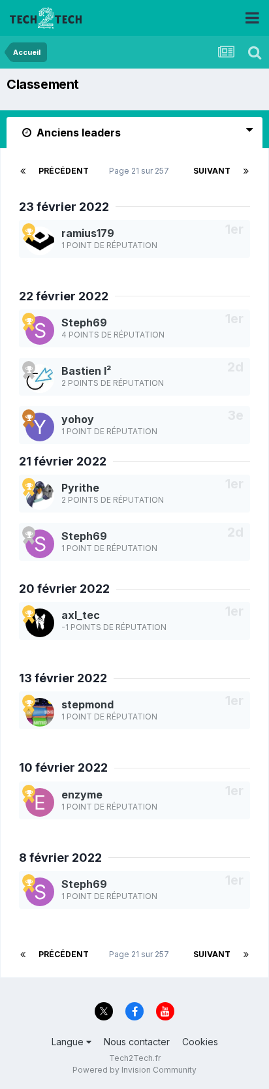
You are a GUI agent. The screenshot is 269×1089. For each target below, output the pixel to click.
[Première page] (23, 171)
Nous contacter (137, 1041)
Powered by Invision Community (134, 1070)
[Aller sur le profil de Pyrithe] (39, 495)
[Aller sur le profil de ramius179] (39, 241)
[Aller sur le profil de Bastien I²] (39, 378)
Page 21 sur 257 (141, 171)
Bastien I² (86, 370)
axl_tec (80, 615)
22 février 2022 (63, 296)
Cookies (200, 1041)
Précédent (64, 171)
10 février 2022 (63, 767)
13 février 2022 (63, 678)
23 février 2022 (64, 206)
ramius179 (87, 233)
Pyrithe (80, 487)
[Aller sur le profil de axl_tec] (39, 622)
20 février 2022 (64, 588)
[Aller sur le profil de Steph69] (39, 330)
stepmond (87, 704)
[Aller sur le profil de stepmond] (39, 712)
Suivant (211, 171)
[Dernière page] (246, 171)
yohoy (77, 419)
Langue (69, 1041)
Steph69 (84, 322)
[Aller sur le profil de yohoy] (39, 427)
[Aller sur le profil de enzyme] (39, 802)
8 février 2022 (60, 857)
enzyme (82, 794)
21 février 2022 (62, 461)
